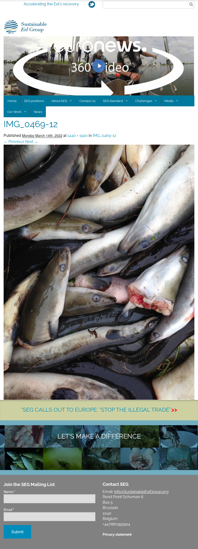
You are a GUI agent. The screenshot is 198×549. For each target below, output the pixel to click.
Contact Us (87, 101)
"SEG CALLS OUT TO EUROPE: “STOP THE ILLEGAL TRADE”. (99, 409)
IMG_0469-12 (104, 135)
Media (168, 101)
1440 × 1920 (77, 135)
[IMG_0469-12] (99, 272)
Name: (9, 491)
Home (12, 101)
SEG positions (34, 101)
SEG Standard (113, 101)
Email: (9, 509)
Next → (31, 141)
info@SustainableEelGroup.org (141, 491)
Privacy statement (117, 534)
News (38, 112)
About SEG (59, 101)
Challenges (143, 101)
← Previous (14, 141)
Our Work (14, 112)
